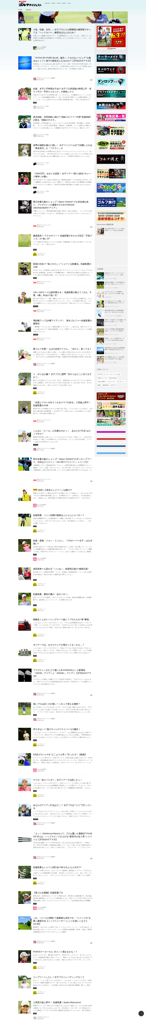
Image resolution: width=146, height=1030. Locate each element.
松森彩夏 (27, 18)
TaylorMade (113, 378)
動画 (99, 385)
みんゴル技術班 (41, 47)
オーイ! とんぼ (115, 374)
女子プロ (114, 385)
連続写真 (106, 385)
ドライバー (111, 381)
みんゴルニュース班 (43, 163)
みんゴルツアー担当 (43, 106)
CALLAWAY (101, 381)
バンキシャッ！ (41, 253)
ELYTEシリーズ (103, 374)
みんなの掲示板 (41, 504)
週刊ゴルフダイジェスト (44, 281)
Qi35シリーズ (102, 378)
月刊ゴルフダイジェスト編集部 (46, 363)
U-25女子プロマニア (43, 1017)
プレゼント (120, 381)
